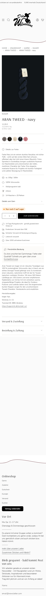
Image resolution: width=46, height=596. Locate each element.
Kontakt (5, 494)
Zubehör (5, 485)
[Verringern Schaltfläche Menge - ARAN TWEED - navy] (5, 216)
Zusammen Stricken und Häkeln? (16, 552)
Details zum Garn (8, 201)
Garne (4, 480)
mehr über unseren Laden (13, 548)
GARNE (27, 48)
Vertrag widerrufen (12, 508)
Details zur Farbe (12, 149)
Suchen (5, 503)
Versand (5, 498)
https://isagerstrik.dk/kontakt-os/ (14, 306)
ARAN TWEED (10, 50)
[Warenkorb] (42, 20)
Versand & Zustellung (13, 321)
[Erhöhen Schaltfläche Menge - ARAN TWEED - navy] (14, 216)
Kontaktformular (11, 259)
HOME (4, 48)
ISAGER (36, 48)
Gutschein (6, 489)
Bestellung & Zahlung (13, 330)
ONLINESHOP (15, 48)
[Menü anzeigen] (3, 20)
